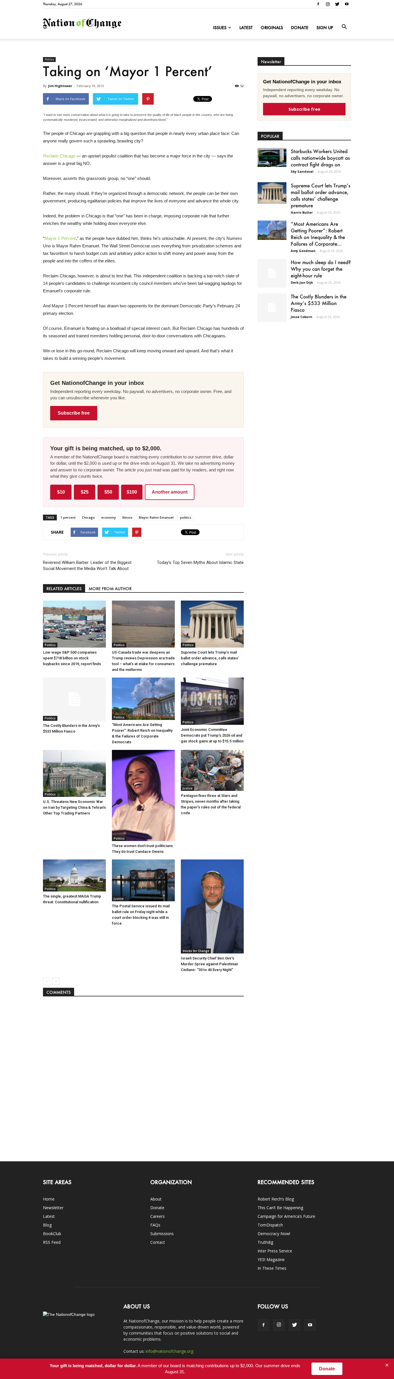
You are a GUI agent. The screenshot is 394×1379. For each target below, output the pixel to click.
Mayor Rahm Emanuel (156, 517)
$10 (61, 492)
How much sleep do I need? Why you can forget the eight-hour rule (321, 269)
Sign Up (324, 27)
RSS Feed (52, 1242)
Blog (47, 1225)
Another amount (169, 492)
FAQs (155, 1225)
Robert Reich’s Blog (276, 1199)
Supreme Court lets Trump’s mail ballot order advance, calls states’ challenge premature (210, 658)
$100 (132, 492)
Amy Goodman (303, 251)
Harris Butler (302, 212)
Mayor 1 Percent (60, 238)
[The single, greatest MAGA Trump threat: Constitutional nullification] (74, 875)
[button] (344, 27)
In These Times (272, 1268)
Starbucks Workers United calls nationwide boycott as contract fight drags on (320, 158)
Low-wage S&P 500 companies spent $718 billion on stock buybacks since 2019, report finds (72, 658)
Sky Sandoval (302, 171)
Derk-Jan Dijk (302, 282)
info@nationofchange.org (169, 1351)
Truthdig (265, 1242)
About (156, 1199)
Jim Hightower (60, 86)
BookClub (52, 1233)
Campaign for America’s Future (286, 1216)
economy (108, 517)
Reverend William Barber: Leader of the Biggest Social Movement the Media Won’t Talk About (87, 565)
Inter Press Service (275, 1251)
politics (185, 517)
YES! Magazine (271, 1259)
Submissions (162, 1233)
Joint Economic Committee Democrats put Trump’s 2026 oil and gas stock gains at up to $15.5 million (212, 735)
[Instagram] (327, 4)
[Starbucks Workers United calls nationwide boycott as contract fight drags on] (272, 157)
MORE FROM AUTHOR (110, 588)
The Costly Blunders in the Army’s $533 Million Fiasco (318, 303)
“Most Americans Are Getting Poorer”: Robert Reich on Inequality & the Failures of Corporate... (318, 234)
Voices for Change (196, 951)
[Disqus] (143, 1076)
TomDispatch (270, 1225)
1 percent (68, 517)
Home (49, 1199)
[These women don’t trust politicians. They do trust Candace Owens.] (143, 795)
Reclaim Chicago (59, 155)
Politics (49, 59)
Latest (246, 27)
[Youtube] (346, 4)
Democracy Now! (274, 1233)
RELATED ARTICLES (64, 588)
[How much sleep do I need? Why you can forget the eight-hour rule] (272, 273)
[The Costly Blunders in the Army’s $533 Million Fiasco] (74, 699)
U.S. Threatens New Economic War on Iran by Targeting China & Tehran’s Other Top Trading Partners (74, 807)
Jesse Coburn (301, 317)
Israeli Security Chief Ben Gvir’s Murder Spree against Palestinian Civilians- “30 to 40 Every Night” (209, 964)
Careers (157, 1216)
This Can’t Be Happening (280, 1207)
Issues (219, 27)
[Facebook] (318, 4)
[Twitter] (337, 4)
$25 (85, 492)
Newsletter (53, 1207)
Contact (157, 1242)
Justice (187, 788)
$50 (108, 492)
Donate (299, 27)
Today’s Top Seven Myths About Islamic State (200, 562)
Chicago (88, 517)
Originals (272, 27)
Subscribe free (74, 413)
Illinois (127, 517)
